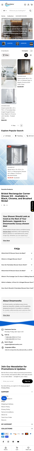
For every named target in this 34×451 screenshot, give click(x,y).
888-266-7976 (10, 337)
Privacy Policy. (5, 387)
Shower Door (21, 76)
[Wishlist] (25, 5)
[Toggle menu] (2, 5)
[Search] (30, 11)
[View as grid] (26, 55)
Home (3, 16)
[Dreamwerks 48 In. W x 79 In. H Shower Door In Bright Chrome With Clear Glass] (25, 66)
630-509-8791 (10, 339)
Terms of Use (25, 386)
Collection (10, 16)
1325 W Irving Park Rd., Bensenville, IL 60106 (18, 349)
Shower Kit (11, 167)
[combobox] (17, 11)
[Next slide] (7, 205)
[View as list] (31, 55)
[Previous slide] (2, 205)
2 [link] (21, 125)
